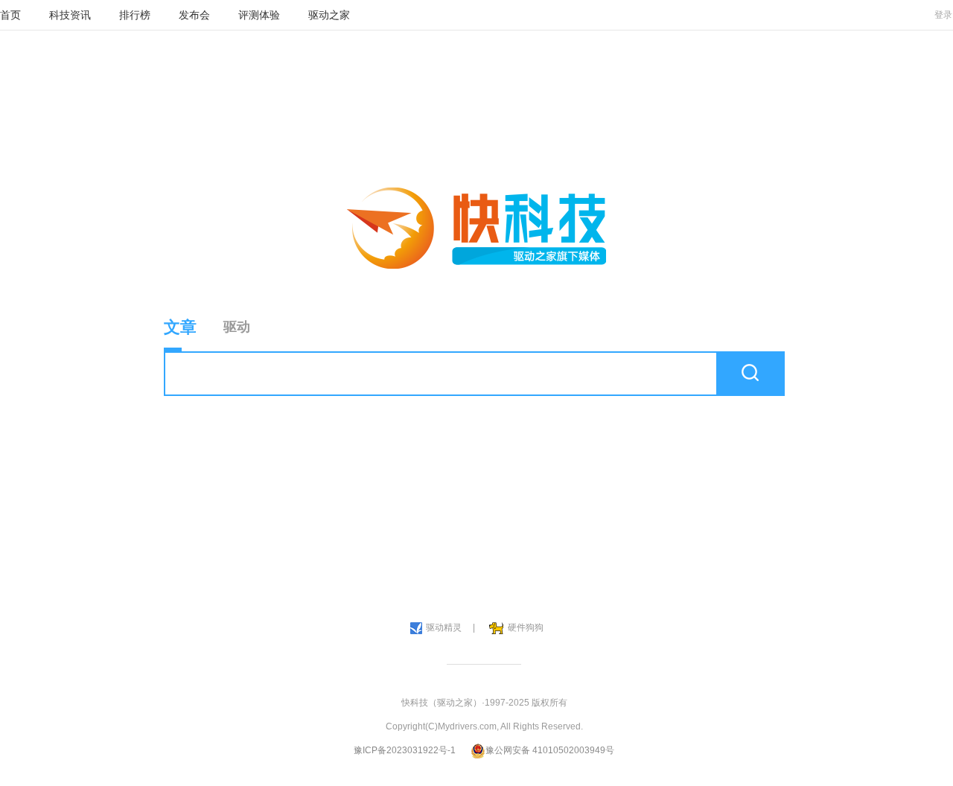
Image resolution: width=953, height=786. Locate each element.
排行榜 (134, 15)
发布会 (194, 15)
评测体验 (259, 15)
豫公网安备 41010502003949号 (549, 750)
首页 (10, 15)
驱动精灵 (444, 627)
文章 (180, 327)
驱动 (236, 326)
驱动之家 (329, 15)
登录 (943, 15)
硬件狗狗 (526, 627)
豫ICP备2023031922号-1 (405, 750)
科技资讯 (70, 15)
